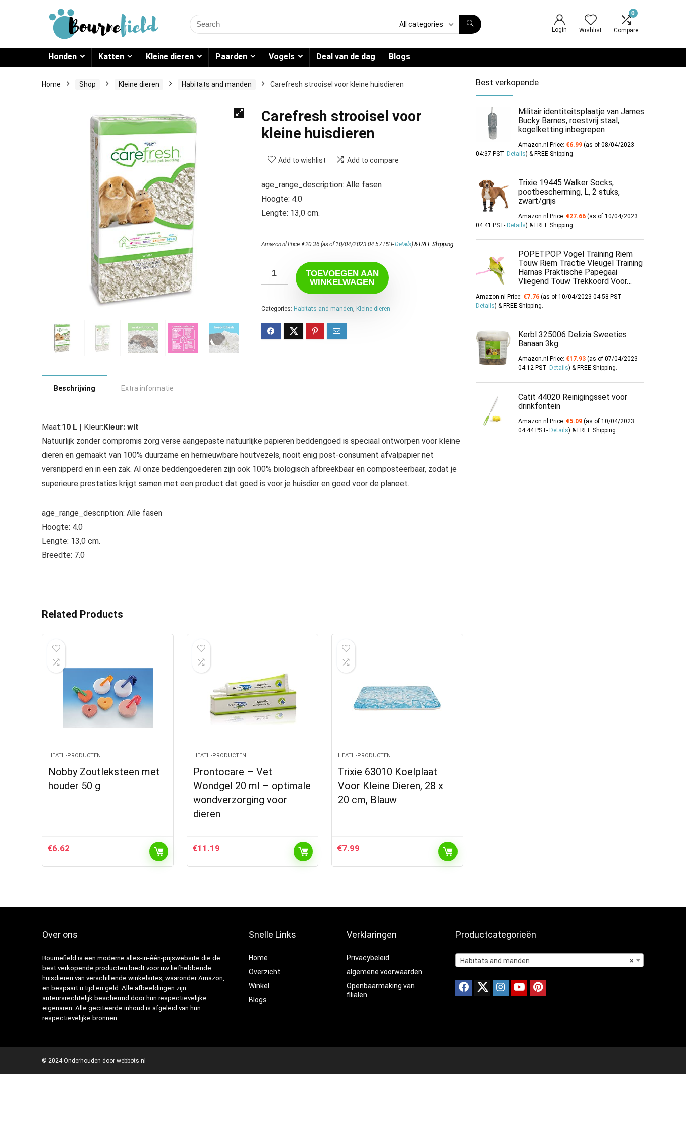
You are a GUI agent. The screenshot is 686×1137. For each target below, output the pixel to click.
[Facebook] (463, 988)
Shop (87, 84)
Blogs (399, 56)
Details (403, 244)
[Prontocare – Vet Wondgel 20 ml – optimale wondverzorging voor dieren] (252, 698)
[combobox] (549, 960)
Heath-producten (74, 755)
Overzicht (264, 972)
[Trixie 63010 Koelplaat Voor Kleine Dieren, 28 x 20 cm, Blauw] (397, 698)
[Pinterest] (538, 988)
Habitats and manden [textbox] (546, 961)
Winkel (259, 986)
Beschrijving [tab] (74, 388)
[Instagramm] (501, 988)
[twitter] (482, 988)
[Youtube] (519, 988)
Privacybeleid (368, 958)
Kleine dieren (170, 56)
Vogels (282, 56)
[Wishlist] (591, 21)
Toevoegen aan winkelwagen (342, 278)
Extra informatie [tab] (147, 388)
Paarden (231, 56)
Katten (111, 56)
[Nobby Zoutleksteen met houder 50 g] (107, 698)
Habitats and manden (217, 84)
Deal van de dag (345, 56)
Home (51, 84)
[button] (239, 113)
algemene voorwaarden (384, 972)
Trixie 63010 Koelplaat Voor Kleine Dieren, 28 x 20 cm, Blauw (390, 786)
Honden (62, 56)
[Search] (470, 24)
